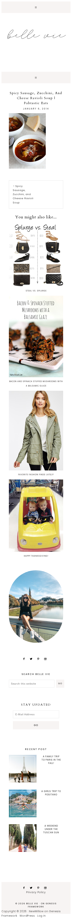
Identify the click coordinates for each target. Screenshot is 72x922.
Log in (41, 916)
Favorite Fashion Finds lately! (36, 474)
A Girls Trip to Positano (51, 793)
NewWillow (36, 911)
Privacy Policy (36, 892)
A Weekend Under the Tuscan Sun (51, 829)
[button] (36, 7)
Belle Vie (36, 34)
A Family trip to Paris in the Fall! (51, 760)
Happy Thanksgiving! (36, 556)
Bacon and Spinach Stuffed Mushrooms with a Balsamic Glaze (36, 383)
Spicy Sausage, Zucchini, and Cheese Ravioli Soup (23, 194)
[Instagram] (47, 659)
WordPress (27, 916)
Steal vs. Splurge (36, 290)
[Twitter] (32, 659)
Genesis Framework (42, 905)
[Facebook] (25, 659)
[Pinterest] (40, 659)
